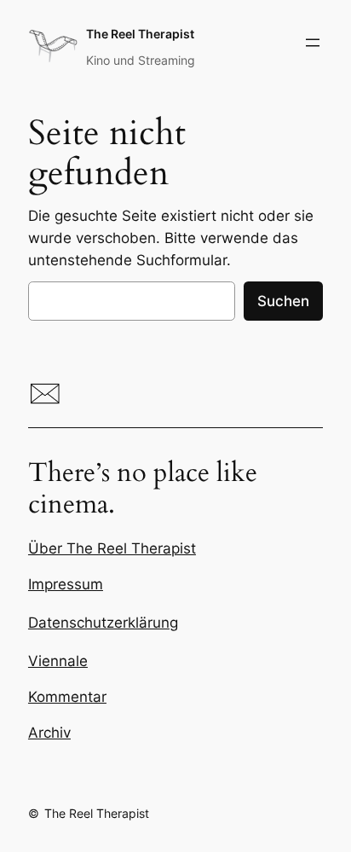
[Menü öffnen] (312, 42)
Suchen (283, 301)
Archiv (49, 732)
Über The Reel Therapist (112, 548)
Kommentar (67, 696)
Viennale (58, 660)
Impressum (65, 584)
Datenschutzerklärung (103, 622)
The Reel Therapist (140, 33)
